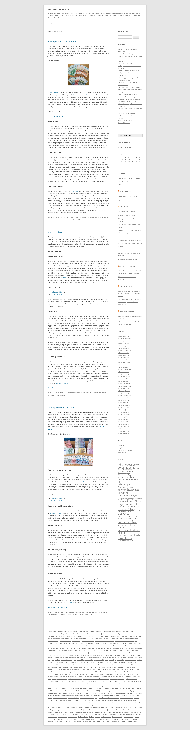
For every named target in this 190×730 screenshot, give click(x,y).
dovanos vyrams (123, 477)
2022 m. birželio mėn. (124, 393)
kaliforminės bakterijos (61, 691)
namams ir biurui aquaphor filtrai (57, 662)
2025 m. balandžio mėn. (125, 350)
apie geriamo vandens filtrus (112, 636)
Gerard (109, 712)
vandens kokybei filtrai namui (100, 643)
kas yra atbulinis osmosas (129, 636)
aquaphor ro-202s (126, 662)
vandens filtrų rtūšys (135, 643)
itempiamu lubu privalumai (119, 702)
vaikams (97, 695)
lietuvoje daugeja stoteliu (117, 679)
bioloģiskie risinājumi (87, 700)
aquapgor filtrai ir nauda (109, 657)
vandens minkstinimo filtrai (129, 536)
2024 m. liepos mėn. (123, 372)
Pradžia (50, 23)
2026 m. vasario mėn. (124, 336)
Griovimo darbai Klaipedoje (60, 712)
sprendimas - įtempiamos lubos (130, 719)
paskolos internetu (128, 516)
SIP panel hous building (67, 695)
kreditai (105, 612)
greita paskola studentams (95, 217)
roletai (133, 518)
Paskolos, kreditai (117, 717)
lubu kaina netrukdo (133, 702)
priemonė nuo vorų (60, 669)
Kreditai (57, 217)
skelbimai (138, 520)
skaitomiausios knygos (126, 520)
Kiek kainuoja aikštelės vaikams (78, 688)
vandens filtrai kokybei (88, 641)
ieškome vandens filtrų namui (67, 643)
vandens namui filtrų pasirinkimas (118, 643)
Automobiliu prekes (79, 714)
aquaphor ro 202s (56, 667)
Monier (103, 712)
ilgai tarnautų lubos (128, 717)
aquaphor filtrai (137, 653)
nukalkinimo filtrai (129, 506)
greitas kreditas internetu (127, 486)
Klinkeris (122, 173)
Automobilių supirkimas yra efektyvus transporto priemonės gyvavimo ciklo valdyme (129, 293)
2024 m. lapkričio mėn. (124, 362)
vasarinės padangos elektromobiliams (65, 681)
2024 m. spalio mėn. (123, 365)
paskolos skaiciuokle (124, 518)
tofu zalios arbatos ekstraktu (121, 707)
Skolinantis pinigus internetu (83, 95)
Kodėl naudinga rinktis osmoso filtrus (129, 87)
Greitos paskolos (53, 92)
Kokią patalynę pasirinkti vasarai (127, 196)
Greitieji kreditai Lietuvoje (61, 407)
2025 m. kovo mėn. (123, 353)
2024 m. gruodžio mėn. (124, 360)
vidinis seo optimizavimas (92, 686)
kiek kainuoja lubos (98, 705)
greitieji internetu (58, 719)
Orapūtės (80, 707)
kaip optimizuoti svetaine (107, 686)
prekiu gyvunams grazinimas (56, 710)
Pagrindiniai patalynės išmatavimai (128, 200)
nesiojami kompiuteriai (125, 499)
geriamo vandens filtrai (128, 481)
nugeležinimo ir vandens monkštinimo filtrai (116, 650)
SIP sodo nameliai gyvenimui (105, 693)
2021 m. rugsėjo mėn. (124, 407)
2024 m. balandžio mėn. (125, 379)
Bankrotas (119, 710)
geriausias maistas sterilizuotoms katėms (71, 676)
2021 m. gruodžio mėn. (124, 405)
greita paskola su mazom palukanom (82, 612)
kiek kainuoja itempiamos (85, 705)
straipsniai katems (63, 707)
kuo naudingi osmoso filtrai (94, 638)
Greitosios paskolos (57, 116)
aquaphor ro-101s (88, 660)
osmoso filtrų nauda (61, 634)
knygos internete (124, 491)
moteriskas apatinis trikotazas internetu (128, 496)
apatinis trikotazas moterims (127, 465)
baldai (134, 469)
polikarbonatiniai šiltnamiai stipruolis (109, 698)
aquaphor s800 (78, 660)
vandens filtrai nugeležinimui (63, 650)
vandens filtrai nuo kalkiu (129, 531)
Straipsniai (127, 714)
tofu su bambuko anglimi (105, 707)
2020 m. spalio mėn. (123, 433)
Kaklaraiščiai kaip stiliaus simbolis (127, 94)
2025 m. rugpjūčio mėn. (124, 346)
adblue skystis (118, 700)
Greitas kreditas (62, 717)
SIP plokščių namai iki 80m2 (61, 688)
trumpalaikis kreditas (77, 614)
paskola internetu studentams (67, 220)
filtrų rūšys (122, 631)
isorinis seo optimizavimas (77, 686)
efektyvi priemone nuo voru (59, 684)
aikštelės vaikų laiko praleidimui (90, 674)
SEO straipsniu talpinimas (127, 266)
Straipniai (51, 388)
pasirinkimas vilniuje (63, 702)
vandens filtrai (127, 522)
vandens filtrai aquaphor (75, 655)
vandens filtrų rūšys (113, 646)
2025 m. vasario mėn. (124, 355)
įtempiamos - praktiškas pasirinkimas (99, 721)
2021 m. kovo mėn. (123, 422)
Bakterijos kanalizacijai (126, 311)
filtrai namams (76, 641)
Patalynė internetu (125, 191)
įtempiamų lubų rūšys (130, 721)
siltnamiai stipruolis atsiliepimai (88, 698)
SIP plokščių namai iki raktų (123, 686)
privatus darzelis (91, 702)
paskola (75, 191)
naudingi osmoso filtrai (80, 638)
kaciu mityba (111, 710)
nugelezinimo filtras (130, 501)
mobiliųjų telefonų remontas (104, 676)
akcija (120, 464)
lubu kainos (108, 705)
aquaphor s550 (94, 665)
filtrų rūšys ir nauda (120, 634)
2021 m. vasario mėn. (124, 424)
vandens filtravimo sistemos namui (124, 641)
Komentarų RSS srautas (125, 450)
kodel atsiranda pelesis (126, 698)
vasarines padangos (125, 540)
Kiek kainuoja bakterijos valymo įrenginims (125, 693)
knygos (136, 489)
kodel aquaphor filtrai (74, 662)
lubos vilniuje (127, 705)
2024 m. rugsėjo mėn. (124, 367)
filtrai (131, 477)
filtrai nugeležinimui (131, 631)
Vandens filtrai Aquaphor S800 (127, 101)
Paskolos (62, 217)
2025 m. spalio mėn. (123, 341)
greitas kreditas (75, 393)
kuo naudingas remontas (107, 681)
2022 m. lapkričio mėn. (124, 388)
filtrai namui (77, 648)
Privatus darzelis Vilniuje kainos (77, 691)
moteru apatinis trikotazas (124, 498)
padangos (138, 509)
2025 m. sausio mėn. (124, 357)
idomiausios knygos (125, 489)
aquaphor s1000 (119, 660)
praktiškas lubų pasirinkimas (112, 719)
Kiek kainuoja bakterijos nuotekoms (73, 693)
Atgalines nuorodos (88, 712)
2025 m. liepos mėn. (123, 348)
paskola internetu (53, 220)
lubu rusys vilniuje (117, 705)
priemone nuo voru (125, 667)
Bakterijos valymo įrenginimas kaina (115, 691)
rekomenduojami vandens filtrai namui (72, 646)
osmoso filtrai (126, 509)
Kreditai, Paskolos (106, 717)
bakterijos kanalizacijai (125, 470)
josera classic (115, 684)
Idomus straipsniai (57, 631)
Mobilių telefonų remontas (125, 120)
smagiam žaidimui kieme (73, 674)
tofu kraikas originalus (136, 707)
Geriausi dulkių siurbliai (111, 688)
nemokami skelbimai (136, 498)
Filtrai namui (123, 207)
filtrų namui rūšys (101, 646)
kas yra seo (81, 669)
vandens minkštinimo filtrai (125, 648)
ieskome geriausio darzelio (77, 702)
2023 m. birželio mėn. (124, 384)
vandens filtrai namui (126, 526)
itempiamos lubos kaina (70, 705)
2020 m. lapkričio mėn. (124, 431)
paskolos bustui (88, 710)
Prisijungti (121, 445)
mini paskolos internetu (100, 710)
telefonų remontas (72, 669)
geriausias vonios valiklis (75, 679)
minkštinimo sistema (108, 634)
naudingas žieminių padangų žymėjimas (88, 681)
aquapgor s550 (109, 660)
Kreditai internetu (118, 714)
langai (140, 495)
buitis (92, 695)
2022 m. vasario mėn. (124, 400)
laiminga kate (73, 707)
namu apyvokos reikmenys (82, 695)
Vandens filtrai (127, 710)
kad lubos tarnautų (98, 719)
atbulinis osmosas (128, 467)
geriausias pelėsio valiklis (77, 672)
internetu (64, 107)
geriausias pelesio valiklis (127, 684)
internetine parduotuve (69, 631)
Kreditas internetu (136, 714)
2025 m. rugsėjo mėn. (124, 343)
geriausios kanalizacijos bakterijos (103, 700)
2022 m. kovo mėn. (123, 398)
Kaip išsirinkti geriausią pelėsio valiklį (128, 113)
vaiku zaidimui (76, 700)
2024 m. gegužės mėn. (124, 376)
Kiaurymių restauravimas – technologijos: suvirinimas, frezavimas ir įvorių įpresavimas (130, 58)
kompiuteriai (135, 491)
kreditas (83, 393)
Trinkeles (114, 712)
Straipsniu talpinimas (126, 286)
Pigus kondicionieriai (123, 712)
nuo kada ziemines (73, 698)
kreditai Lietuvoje (56, 513)
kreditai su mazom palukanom (56, 614)
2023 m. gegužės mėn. (124, 386)
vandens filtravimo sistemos (111, 638)
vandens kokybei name (54, 646)
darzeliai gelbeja (52, 702)
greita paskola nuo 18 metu (79, 217)
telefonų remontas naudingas (108, 674)
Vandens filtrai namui (124, 123)
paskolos (84, 482)
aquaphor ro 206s (67, 667)
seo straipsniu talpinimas (110, 653)
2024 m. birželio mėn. (124, 374)
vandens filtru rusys (66, 660)
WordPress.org (122, 452)
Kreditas (63, 278)
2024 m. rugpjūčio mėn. (124, 369)
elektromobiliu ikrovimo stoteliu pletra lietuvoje (96, 679)
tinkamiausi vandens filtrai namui (104, 641)
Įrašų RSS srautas (123, 448)
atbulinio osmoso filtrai (90, 636)
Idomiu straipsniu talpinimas (57, 607)
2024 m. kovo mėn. (123, 381)
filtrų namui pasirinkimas (127, 638)
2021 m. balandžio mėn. (125, 419)
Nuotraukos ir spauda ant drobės (127, 259)
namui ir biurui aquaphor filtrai (133, 660)
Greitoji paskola (72, 717)
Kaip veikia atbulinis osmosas (126, 212)
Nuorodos (97, 714)
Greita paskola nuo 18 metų (62, 41)
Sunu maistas (90, 714)
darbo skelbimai (122, 471)
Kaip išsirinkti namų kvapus (126, 63)
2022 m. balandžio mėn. (125, 395)
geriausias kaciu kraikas (124, 674)
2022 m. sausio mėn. (124, 403)
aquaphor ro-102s (99, 660)
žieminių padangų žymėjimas (110, 631)
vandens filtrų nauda (64, 636)
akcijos (124, 464)
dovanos (129, 471)
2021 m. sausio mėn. (124, 426)
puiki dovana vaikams (59, 674)
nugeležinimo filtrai (129, 504)
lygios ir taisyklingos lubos (80, 721)
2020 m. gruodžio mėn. (124, 429)
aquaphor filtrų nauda (86, 657)
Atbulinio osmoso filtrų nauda (126, 215)
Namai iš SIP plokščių (90, 693)
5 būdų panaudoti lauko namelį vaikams (129, 240)
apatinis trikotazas (133, 464)
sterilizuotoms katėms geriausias (122, 676)
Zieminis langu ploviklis (90, 707)
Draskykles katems (107, 714)
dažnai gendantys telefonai (59, 679)
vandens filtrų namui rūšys (83, 643)
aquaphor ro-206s (65, 665)
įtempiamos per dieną (117, 721)
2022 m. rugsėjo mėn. (124, 391)
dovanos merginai (124, 473)
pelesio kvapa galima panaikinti (110, 667)
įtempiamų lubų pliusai (85, 719)
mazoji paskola (90, 393)
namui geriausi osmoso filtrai (64, 648)
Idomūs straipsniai (59, 9)
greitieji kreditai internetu (126, 487)
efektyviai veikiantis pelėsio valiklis (77, 684)
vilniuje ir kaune (68, 721)
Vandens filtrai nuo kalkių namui (127, 54)
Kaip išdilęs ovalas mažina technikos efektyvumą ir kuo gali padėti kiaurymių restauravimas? (130, 302)
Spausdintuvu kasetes (53, 714)
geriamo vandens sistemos (68, 653)
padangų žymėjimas (82, 631)
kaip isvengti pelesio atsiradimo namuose (111, 672)
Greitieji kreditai (56, 294)
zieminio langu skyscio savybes (62, 700)
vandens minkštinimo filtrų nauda (81, 650)
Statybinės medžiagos (67, 714)
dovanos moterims (125, 474)
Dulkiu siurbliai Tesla (124, 688)
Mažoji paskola (55, 232)
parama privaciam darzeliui (130, 700)
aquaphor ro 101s (128, 665)
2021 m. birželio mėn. (124, 414)
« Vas (119, 166)
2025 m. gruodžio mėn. (124, 338)
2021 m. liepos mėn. (123, 412)
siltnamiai (134, 705)
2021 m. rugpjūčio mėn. (124, 410)
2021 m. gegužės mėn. (124, 417)
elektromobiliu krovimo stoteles (74, 710)
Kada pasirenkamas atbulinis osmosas (129, 70)
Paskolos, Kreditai (83, 717)
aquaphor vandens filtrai (125, 653)
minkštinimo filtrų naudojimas (93, 634)
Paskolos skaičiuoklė (57, 292)
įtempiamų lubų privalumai (55, 721)
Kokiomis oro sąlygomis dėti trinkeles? (129, 178)
